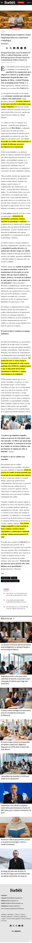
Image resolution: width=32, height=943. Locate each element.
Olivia (14, 578)
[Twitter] (11, 48)
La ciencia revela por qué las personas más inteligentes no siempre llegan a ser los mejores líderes (16, 647)
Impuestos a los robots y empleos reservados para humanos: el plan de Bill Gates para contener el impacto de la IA (16, 809)
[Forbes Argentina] (9, 2)
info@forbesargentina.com (11, 900)
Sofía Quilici (4, 43)
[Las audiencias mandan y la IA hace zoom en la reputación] (16, 763)
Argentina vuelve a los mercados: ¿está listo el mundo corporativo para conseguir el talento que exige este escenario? (15, 680)
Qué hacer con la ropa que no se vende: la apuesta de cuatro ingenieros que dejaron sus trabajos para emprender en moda (17, 594)
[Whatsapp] (7, 48)
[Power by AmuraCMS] (16, 931)
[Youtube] (19, 926)
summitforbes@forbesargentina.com (14, 903)
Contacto (17, 914)
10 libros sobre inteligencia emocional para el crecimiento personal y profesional (16, 713)
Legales (3, 918)
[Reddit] (18, 48)
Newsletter (10, 914)
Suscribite (21, 2)
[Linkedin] (25, 48)
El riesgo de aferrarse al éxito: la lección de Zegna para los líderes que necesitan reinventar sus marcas (15, 873)
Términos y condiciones (20, 916)
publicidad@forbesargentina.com (14, 898)
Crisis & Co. (5, 578)
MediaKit (3, 914)
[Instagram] (16, 926)
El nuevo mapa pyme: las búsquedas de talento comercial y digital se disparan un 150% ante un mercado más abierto (15, 745)
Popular (6, 589)
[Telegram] (21, 48)
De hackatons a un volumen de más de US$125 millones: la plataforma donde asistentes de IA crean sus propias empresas (17, 608)
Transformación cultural (10, 581)
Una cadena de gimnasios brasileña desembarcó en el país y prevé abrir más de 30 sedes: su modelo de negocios (17, 601)
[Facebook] (14, 48)
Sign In (29, 2)
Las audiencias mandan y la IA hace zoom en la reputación (15, 777)
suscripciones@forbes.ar (14, 906)
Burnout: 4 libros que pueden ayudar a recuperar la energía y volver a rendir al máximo (15, 842)
